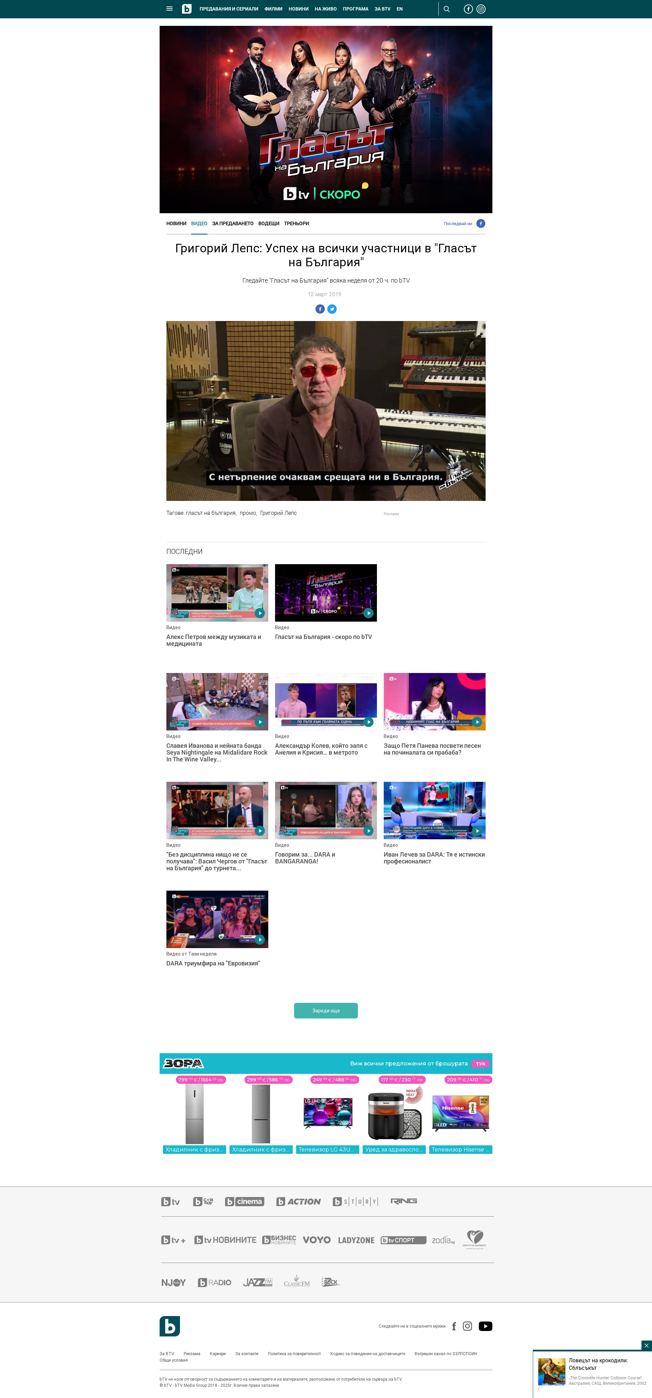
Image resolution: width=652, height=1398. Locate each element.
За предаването (233, 223)
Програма (355, 9)
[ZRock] (338, 1282)
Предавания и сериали (229, 9)
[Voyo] (320, 1240)
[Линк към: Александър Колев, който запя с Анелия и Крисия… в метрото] (326, 724)
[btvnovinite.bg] (227, 1240)
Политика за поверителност (294, 1353)
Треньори (296, 223)
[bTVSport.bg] (406, 1240)
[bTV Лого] (170, 1326)
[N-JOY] (179, 1282)
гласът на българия (211, 513)
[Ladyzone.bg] (360, 1240)
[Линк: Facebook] (451, 1326)
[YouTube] (482, 1326)
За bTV (383, 9)
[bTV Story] (361, 1201)
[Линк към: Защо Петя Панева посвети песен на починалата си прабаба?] (435, 724)
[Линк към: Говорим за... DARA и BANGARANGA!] (326, 833)
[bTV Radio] (220, 1282)
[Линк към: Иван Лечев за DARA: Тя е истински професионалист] (435, 833)
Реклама (192, 1353)
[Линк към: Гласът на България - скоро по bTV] (326, 615)
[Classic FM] (303, 1283)
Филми (274, 9)
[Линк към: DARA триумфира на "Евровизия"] (217, 942)
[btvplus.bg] (177, 1239)
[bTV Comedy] (209, 1201)
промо (248, 513)
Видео (199, 223)
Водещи (268, 223)
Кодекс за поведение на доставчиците (367, 1353)
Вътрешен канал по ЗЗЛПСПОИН (446, 1353)
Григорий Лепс (278, 513)
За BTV (167, 1353)
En (400, 9)
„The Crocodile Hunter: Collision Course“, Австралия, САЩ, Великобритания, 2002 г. (592, 1383)
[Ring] (410, 1201)
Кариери (218, 1353)
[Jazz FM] (263, 1282)
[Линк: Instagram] (464, 1326)
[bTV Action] (304, 1201)
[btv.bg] (177, 1201)
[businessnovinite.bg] (282, 1240)
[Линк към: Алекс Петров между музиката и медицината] (217, 615)
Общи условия (174, 1360)
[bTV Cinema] (250, 1201)
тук (480, 1063)
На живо (326, 9)
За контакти (246, 1353)
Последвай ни (458, 223)
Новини (299, 9)
